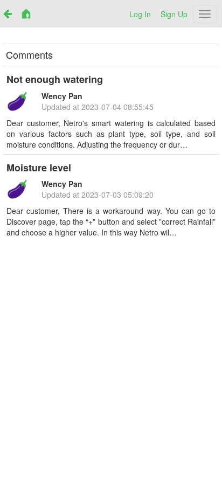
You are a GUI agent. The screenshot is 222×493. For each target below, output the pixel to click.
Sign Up (174, 14)
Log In (140, 14)
